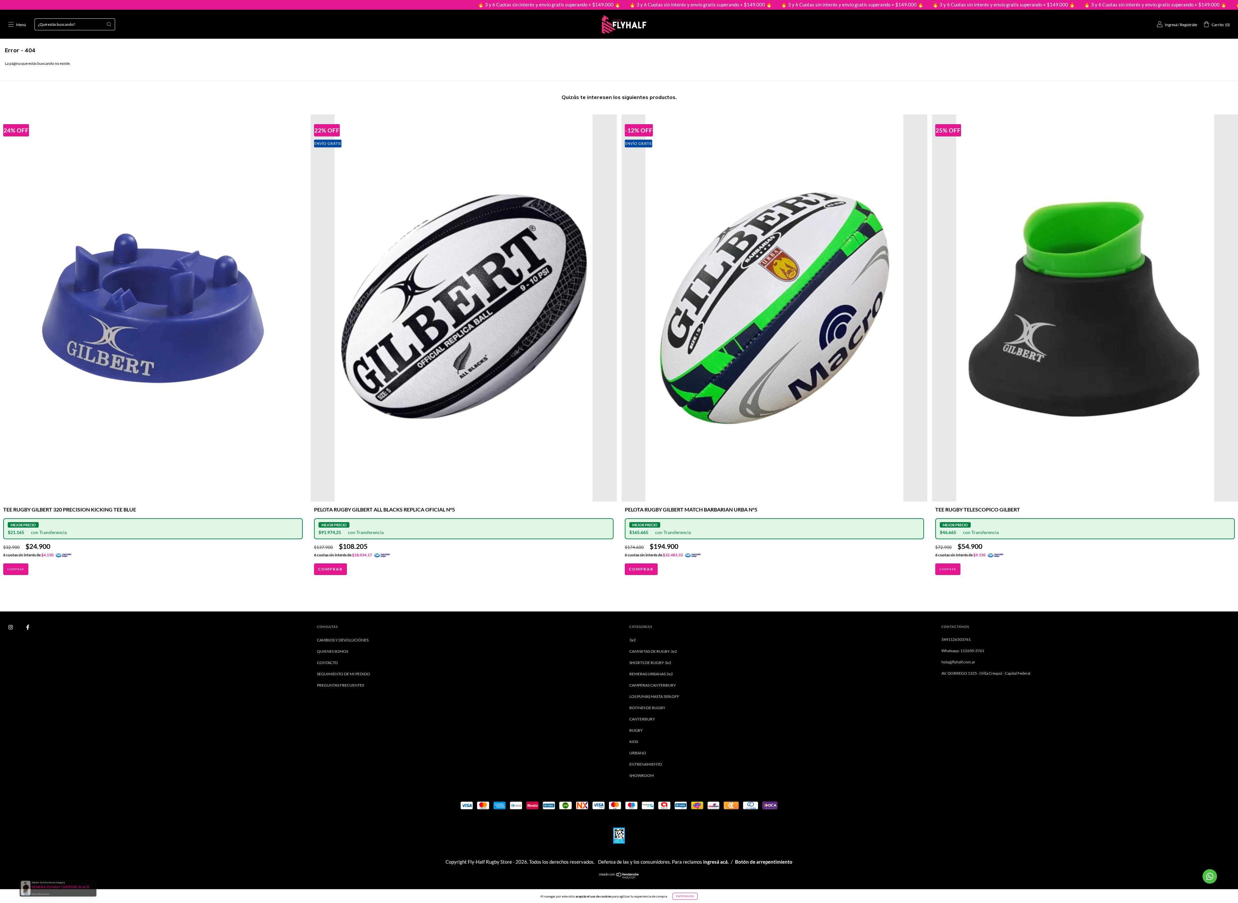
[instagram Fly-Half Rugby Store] (11, 627)
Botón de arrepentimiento (763, 862)
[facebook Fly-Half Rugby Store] (28, 627)
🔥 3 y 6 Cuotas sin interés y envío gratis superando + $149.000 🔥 (459, 4)
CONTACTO (327, 662)
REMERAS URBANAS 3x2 (651, 673)
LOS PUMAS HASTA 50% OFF (654, 696)
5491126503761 (956, 639)
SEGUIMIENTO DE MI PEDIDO (343, 673)
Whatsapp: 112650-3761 (962, 650)
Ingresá (1171, 24)
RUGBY (636, 730)
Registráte (1188, 24)
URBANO (637, 752)
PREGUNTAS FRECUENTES (340, 685)
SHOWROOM (641, 775)
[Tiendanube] (619, 877)
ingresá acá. (716, 862)
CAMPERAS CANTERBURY (652, 685)
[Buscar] (108, 24)
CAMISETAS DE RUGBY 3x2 (653, 651)
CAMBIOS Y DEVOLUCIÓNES (342, 640)
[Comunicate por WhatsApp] (1210, 876)
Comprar (330, 569)
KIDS (633, 741)
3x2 (632, 640)
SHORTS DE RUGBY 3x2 (650, 662)
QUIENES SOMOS (332, 651)
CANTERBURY (642, 719)
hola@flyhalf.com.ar (958, 662)
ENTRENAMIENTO (645, 764)
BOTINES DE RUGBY (647, 707)
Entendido (685, 896)
